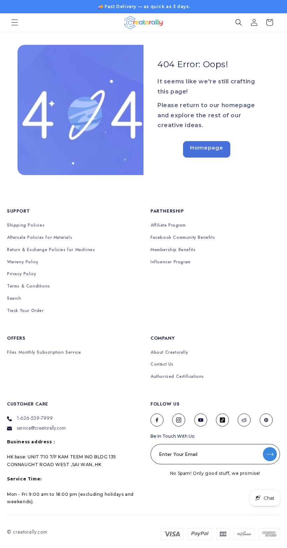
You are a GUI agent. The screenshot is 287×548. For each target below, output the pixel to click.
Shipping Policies (25, 225)
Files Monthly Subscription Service (44, 352)
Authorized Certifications (177, 377)
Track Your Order (25, 311)
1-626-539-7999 (35, 418)
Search (14, 298)
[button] (14, 22)
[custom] (156, 420)
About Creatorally (169, 352)
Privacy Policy (21, 274)
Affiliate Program (168, 225)
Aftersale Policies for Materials (39, 238)
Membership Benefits (172, 250)
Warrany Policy (22, 262)
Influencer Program (170, 262)
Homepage (206, 147)
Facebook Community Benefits (182, 238)
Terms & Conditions (28, 286)
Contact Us (162, 364)
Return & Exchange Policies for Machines (51, 250)
